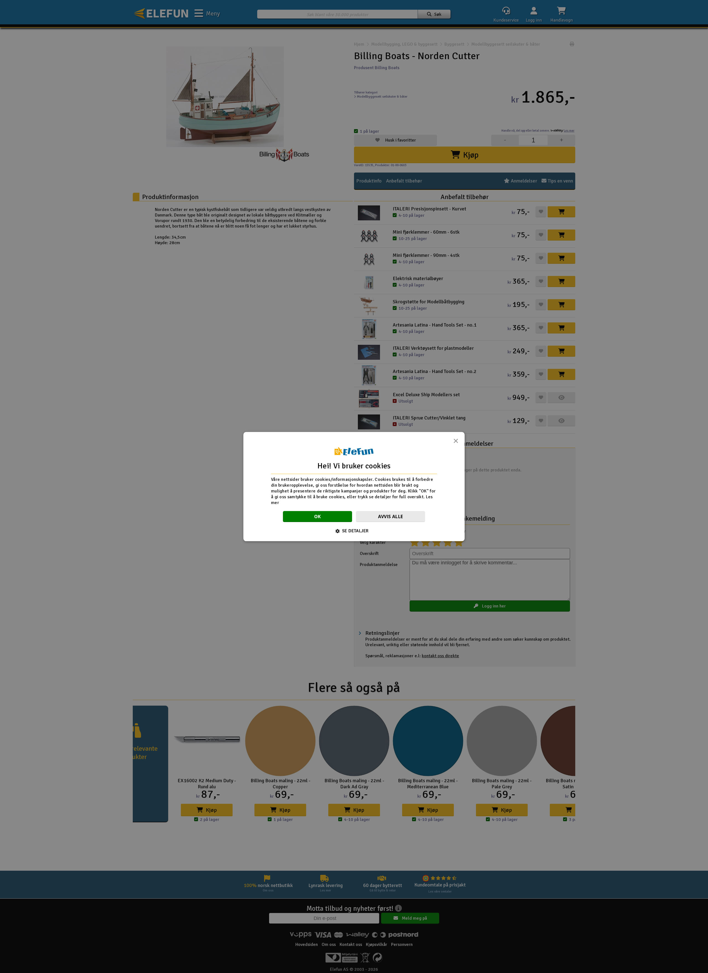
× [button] (456, 442)
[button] (354, 531)
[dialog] (354, 486)
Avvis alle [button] (390, 516)
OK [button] (317, 516)
